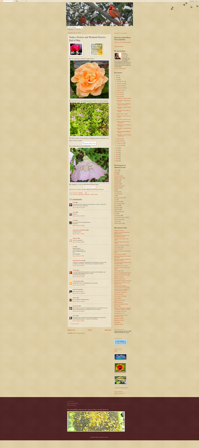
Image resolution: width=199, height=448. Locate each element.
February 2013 (120, 143)
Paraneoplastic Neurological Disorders (122, 280)
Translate (78, 29)
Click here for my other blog (120, 33)
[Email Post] (86, 192)
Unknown (75, 238)
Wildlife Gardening (118, 302)
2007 (117, 158)
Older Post (108, 330)
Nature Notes (117, 201)
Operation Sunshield (118, 276)
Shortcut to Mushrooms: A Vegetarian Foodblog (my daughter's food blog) (122, 308)
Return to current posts (72, 403)
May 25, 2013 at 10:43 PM (79, 285)
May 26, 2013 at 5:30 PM (78, 311)
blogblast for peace (118, 178)
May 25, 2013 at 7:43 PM (78, 276)
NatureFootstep (76, 289)
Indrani (74, 297)
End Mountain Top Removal (120, 292)
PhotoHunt (116, 209)
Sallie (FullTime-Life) (78, 260)
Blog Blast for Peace (119, 320)
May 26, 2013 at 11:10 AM (79, 301)
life (115, 195)
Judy (74, 220)
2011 (117, 150)
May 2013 (119, 96)
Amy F (74, 315)
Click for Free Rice (118, 249)
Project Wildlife (117, 298)
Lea (73, 246)
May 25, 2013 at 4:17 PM (78, 256)
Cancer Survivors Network (120, 254)
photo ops (75, 194)
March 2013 (120, 141)
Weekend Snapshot (118, 324)
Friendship (116, 191)
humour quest (117, 193)
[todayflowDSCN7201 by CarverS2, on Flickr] (89, 143)
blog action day (117, 176)
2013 (117, 79)
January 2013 (120, 145)
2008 (117, 156)
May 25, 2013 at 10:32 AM (79, 207)
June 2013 (119, 94)
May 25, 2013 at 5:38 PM (78, 265)
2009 (117, 154)
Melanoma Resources (119, 230)
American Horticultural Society (121, 304)
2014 (117, 77)
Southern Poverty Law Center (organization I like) (120, 316)
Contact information (118, 391)
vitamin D (116, 221)
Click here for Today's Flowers (77, 189)
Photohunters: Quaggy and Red (124, 98)
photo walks (80, 194)
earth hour (116, 182)
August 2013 (120, 90)
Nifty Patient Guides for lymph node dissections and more (122, 260)
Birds (115, 174)
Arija (74, 202)
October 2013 (120, 85)
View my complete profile (120, 68)
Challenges (116, 180)
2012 (117, 148)
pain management (118, 203)
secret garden (87, 194)
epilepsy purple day (118, 185)
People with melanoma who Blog (121, 245)
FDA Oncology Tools (119, 270)
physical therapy (118, 211)
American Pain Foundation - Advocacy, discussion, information (122, 286)
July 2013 (119, 92)
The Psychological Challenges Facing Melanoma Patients (122, 263)
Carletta (74, 270)
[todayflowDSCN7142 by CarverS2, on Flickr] (89, 182)
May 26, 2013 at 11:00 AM (79, 293)
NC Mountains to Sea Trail (120, 311)
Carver (125, 53)
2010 (117, 152)
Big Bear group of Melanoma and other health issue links (121, 236)
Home (90, 330)
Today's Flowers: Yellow (122, 113)
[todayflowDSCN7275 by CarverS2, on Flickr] (89, 99)
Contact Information (118, 46)
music (115, 199)
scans (115, 213)
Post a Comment (75, 323)
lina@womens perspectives (79, 230)
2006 (117, 160)
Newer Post (71, 330)
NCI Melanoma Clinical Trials (120, 265)
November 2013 (120, 83)
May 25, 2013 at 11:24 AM (79, 225)
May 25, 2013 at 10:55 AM (79, 216)
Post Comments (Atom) (79, 333)
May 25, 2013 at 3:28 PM (78, 242)
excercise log (117, 187)
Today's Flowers (94, 194)
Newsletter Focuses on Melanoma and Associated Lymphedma (122, 290)
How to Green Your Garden (120, 296)
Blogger (106, 437)
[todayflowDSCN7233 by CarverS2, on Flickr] (89, 136)
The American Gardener (119, 300)
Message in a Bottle (118, 318)
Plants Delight (117, 306)
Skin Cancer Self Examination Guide (122, 42)
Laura (74, 212)
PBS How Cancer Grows (119, 278)
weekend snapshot (118, 223)
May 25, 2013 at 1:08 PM (78, 233)
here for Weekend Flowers (96, 189)
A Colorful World (77, 281)
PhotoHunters (117, 322)
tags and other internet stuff (120, 217)
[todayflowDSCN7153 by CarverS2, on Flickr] (89, 186)
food (115, 189)
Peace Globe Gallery (119, 247)
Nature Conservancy (118, 294)
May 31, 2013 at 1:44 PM (78, 320)
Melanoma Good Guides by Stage (122, 274)
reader (115, 350)
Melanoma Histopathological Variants (122, 272)
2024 (117, 75)
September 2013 (121, 87)
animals (116, 170)
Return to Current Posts (119, 393)
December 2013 (120, 81)
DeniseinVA (75, 306)
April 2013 (119, 138)
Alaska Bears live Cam (119, 313)
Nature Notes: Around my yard (123, 119)
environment (117, 183)
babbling (116, 172)
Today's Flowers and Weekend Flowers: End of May (123, 104)
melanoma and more (118, 197)
